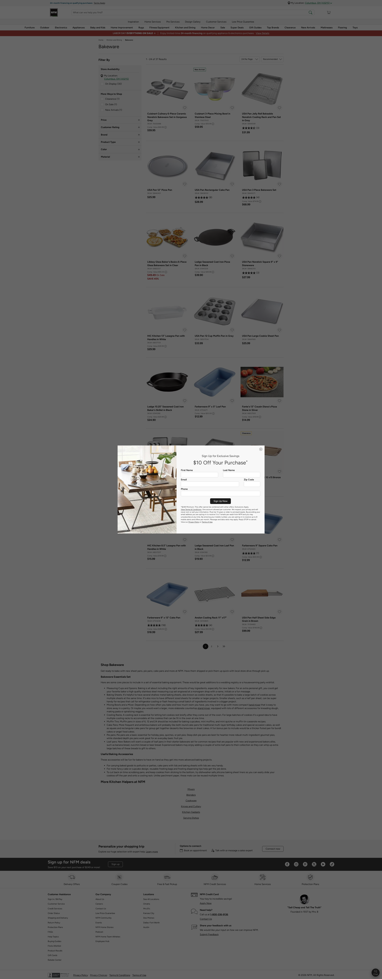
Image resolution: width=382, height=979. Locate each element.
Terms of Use (207, 522)
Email (184, 479)
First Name (187, 470)
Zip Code (249, 479)
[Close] (261, 449)
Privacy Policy (193, 522)
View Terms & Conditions (191, 509)
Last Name (229, 470)
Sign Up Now (221, 501)
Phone (184, 489)
